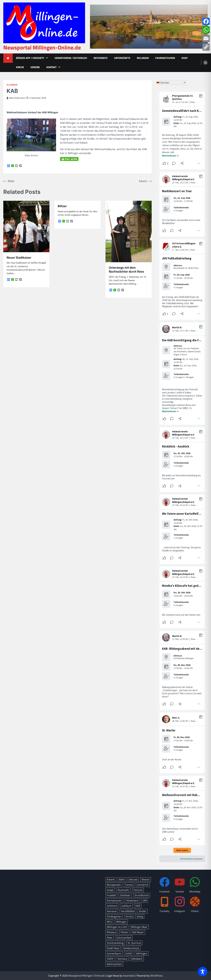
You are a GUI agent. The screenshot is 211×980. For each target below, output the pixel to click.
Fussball (111, 895)
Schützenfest (123, 938)
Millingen (143, 58)
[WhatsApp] (206, 30)
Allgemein (12, 85)
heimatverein (114, 900)
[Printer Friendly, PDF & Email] (69, 159)
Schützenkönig (115, 943)
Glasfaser (125, 895)
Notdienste (100, 58)
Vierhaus (122, 959)
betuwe (133, 879)
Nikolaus (112, 932)
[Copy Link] (206, 47)
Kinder (142, 911)
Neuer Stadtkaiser (19, 257)
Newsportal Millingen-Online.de (42, 47)
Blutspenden (114, 885)
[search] (205, 62)
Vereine (35, 67)
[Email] (206, 38)
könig (140, 916)
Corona (129, 885)
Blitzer (62, 206)
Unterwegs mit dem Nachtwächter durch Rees (126, 270)
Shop (184, 58)
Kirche (20, 67)
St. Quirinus (134, 943)
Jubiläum (126, 906)
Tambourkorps (131, 948)
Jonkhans (112, 906)
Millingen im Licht (117, 927)
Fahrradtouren (165, 58)
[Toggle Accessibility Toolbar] (202, 972)
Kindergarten (114, 916)
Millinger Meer (139, 927)
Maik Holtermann (17, 97)
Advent (111, 879)
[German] (158, 83)
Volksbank (136, 959)
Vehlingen (141, 953)
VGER (110, 959)
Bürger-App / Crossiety (30, 58)
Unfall (128, 953)
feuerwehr (123, 890)
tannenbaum (114, 953)
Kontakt (51, 67)
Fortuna (138, 890)
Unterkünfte (122, 58)
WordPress (156, 976)
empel (110, 890)
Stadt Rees (113, 948)
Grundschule (142, 895)
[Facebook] (206, 21)
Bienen (146, 879)
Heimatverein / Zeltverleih (71, 58)
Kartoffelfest (128, 911)
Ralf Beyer (138, 932)
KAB (137, 906)
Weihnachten (114, 964)
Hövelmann (132, 900)
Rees (109, 938)
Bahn (122, 879)
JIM (145, 900)
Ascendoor (129, 976)
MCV (109, 922)
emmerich (142, 885)
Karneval (112, 911)
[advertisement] (149, 27)
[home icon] (8, 58)
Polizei (124, 932)
